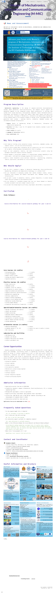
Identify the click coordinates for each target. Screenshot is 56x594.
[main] (28, 10)
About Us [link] (32, 1)
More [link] (50, 1)
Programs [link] (39, 1)
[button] (54, 1)
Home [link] (28, 1)
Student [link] (45, 1)
